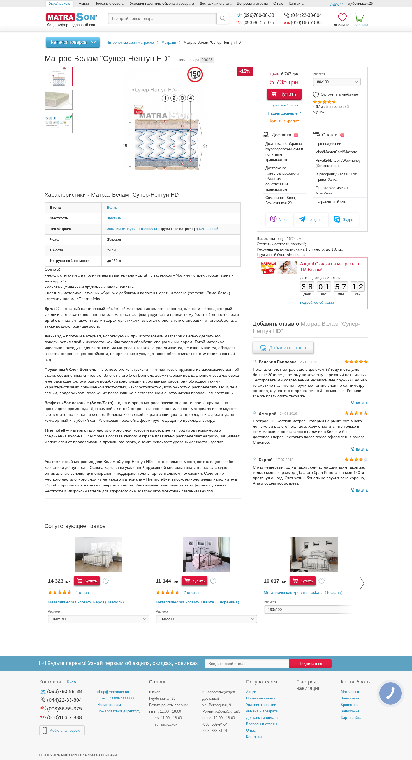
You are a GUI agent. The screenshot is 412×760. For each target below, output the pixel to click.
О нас (278, 3)
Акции (84, 3)
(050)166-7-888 (306, 22)
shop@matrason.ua (113, 692)
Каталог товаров (69, 42)
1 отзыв (82, 592)
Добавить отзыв (287, 348)
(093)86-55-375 (258, 22)
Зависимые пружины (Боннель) (132, 229)
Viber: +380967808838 (115, 698)
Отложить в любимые (339, 94)
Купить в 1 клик (284, 105)
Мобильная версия (65, 730)
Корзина (361, 25)
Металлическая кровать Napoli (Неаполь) (86, 602)
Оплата (329, 135)
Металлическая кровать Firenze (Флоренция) (197, 602)
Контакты (296, 3)
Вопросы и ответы (252, 3)
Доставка (281, 135)
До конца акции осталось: (320, 278)
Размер (319, 74)
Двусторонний (207, 229)
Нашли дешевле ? (284, 113)
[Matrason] (71, 18)
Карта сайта (351, 717)
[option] (98, 580)
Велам (112, 208)
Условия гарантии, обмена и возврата (162, 3)
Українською (59, 3)
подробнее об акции (317, 302)
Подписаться (310, 663)
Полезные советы (109, 3)
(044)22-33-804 (306, 15)
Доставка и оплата (215, 3)
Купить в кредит (284, 121)
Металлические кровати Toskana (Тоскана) (303, 592)
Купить (287, 94)
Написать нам (109, 705)
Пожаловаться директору (118, 711)
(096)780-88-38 (258, 15)
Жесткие (114, 218)
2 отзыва (191, 592)
